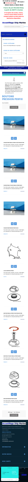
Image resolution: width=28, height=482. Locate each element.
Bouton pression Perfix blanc (10, 398)
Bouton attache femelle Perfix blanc (12, 356)
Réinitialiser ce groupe (21, 62)
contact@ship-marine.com (8, 441)
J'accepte (24, 474)
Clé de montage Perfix (9, 270)
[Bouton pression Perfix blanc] (14, 379)
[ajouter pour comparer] (15, 138)
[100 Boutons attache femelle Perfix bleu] (14, 165)
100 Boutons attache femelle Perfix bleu (13, 185)
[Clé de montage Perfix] (14, 251)
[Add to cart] (12, 138)
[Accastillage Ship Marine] (14, 23)
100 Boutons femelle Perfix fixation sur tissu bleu (14, 143)
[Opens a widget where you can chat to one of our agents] (10, 473)
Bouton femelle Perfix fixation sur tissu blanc (13, 314)
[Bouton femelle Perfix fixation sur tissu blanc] (14, 293)
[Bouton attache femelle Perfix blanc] (14, 336)
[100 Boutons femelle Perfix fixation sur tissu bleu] (14, 123)
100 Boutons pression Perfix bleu (11, 228)
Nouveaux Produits (11, 73)
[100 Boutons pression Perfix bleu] (14, 208)
